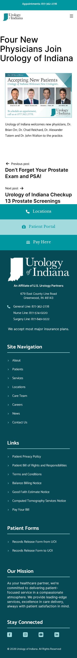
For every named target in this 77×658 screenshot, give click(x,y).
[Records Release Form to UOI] (30, 551)
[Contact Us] (17, 422)
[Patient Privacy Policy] (24, 457)
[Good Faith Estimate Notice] (28, 492)
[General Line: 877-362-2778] (28, 306)
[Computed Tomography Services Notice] (36, 501)
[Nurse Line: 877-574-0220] (27, 313)
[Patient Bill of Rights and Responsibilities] (37, 465)
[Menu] (71, 16)
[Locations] (16, 387)
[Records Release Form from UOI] (31, 542)
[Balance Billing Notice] (24, 483)
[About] (14, 360)
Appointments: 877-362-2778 (39, 4)
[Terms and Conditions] (24, 474)
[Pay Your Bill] (18, 510)
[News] (13, 414)
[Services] (15, 378)
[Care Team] (17, 396)
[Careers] (15, 405)
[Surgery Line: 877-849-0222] (28, 319)
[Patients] (15, 369)
